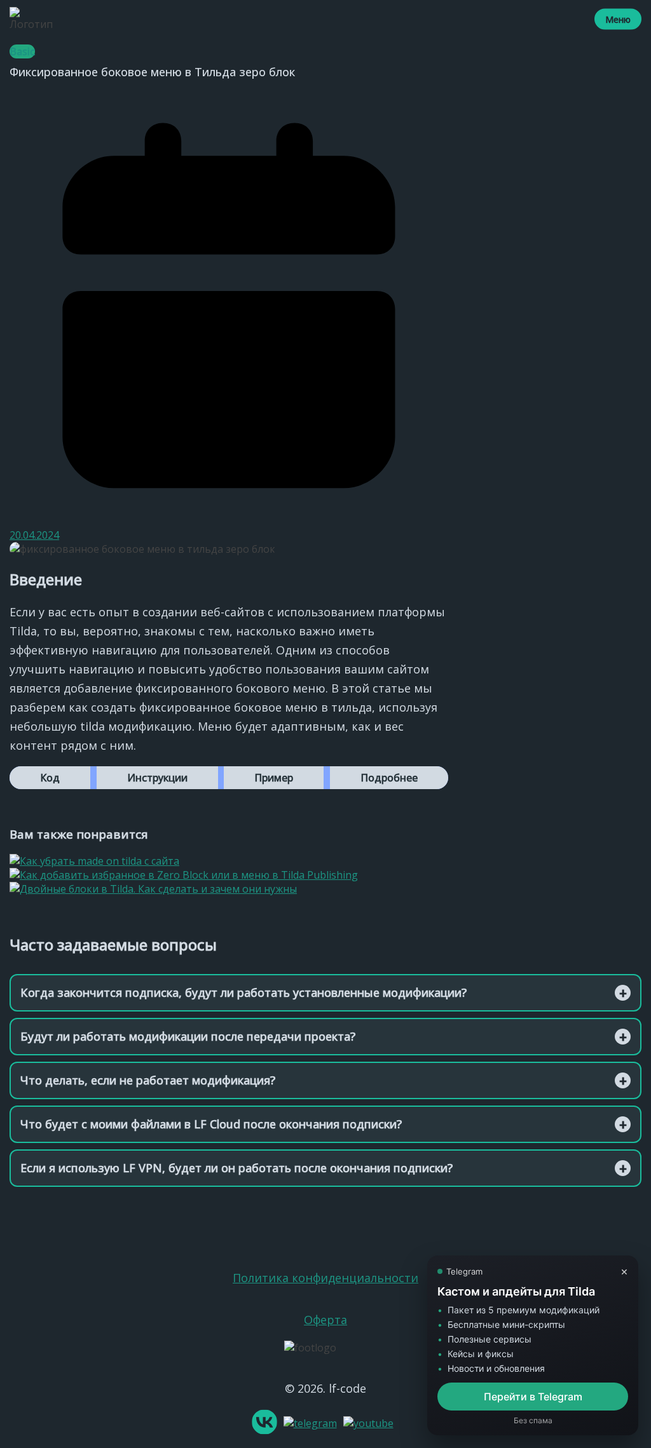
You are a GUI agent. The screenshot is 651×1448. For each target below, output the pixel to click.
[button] (50, 777)
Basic (22, 51)
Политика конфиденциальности (325, 1277)
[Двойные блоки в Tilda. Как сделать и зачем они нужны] (153, 889)
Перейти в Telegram (533, 1396)
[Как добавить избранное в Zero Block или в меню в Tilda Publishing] (184, 875)
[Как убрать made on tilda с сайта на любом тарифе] (94, 861)
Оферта (325, 1319)
